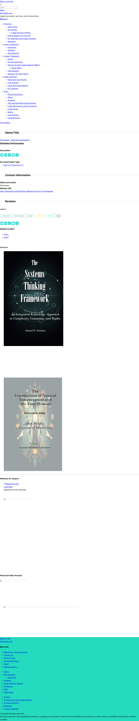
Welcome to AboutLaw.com (15, 652)
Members (12, 41)
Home (6, 672)
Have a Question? (11, 44)
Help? (6, 237)
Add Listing (12, 27)
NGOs (10, 97)
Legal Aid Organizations (18, 85)
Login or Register (11, 709)
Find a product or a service (19, 36)
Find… (6, 91)
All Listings (12, 30)
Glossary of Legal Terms (18, 74)
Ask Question (13, 53)
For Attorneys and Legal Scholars (22, 38)
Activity (7, 697)
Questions (12, 47)
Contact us (8, 655)
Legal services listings (20, 33)
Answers (11, 50)
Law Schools (13, 83)
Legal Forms (13, 109)
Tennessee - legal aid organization (14, 140)
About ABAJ (16, 68)
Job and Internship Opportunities (22, 103)
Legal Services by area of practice (22, 106)
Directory (8, 24)
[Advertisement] (56, 362)
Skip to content (6, 1)
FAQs (6, 689)
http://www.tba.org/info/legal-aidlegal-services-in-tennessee (26, 191)
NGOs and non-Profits (17, 80)
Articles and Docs (15, 62)
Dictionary (8, 686)
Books (10, 59)
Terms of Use (9, 658)
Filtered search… (11, 667)
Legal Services (14, 118)
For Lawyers (13, 88)
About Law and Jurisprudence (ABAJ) (24, 65)
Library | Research (11, 56)
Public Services (10, 77)
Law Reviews (13, 71)
